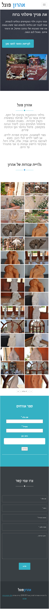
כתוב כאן (24, 436)
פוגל (13, 5)
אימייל (25, 426)
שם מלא (24, 417)
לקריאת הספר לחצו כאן (18, 43)
